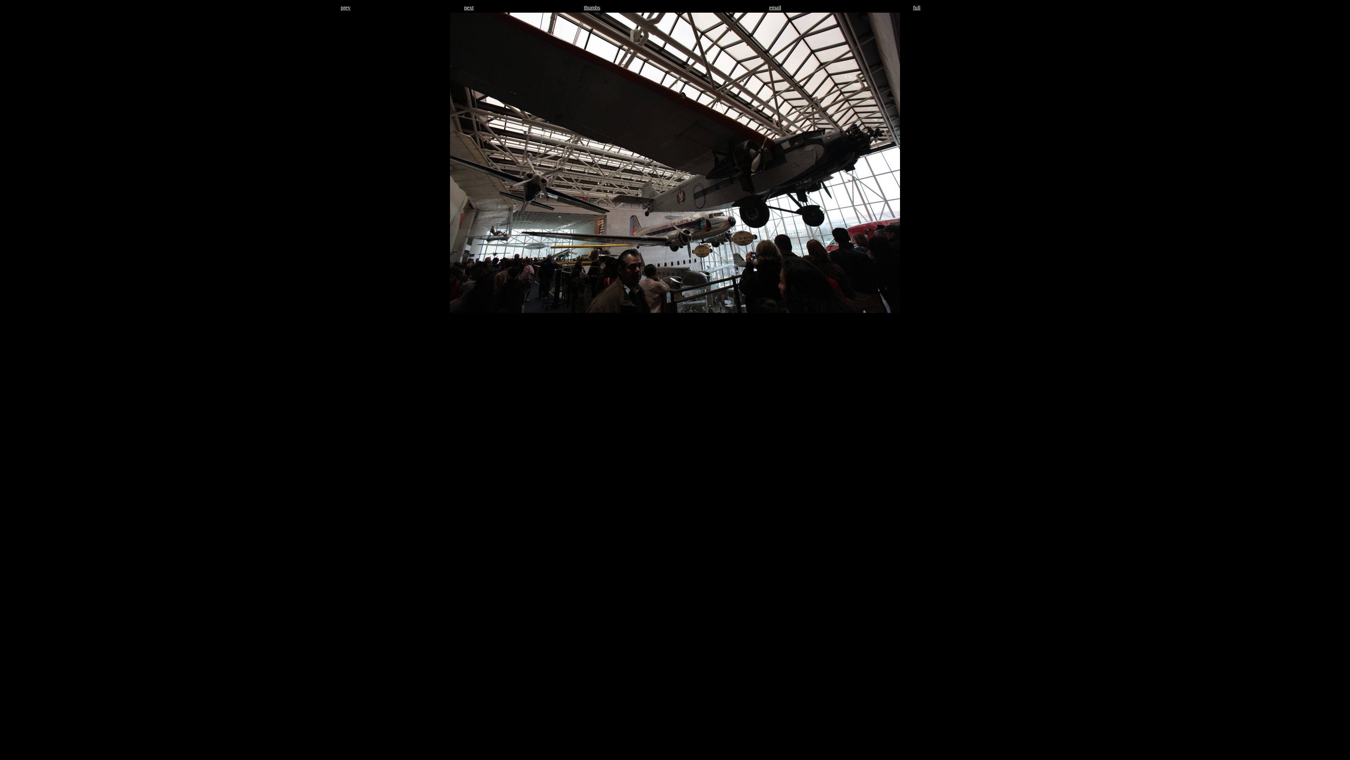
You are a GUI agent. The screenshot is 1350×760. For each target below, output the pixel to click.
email (775, 8)
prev (346, 8)
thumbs (592, 8)
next (469, 8)
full (916, 8)
